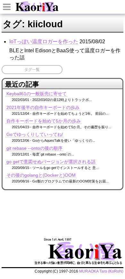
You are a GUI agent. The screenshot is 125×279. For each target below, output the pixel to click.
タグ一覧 (32, 69)
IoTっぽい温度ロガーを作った (43, 41)
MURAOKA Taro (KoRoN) (101, 271)
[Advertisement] (63, 202)
